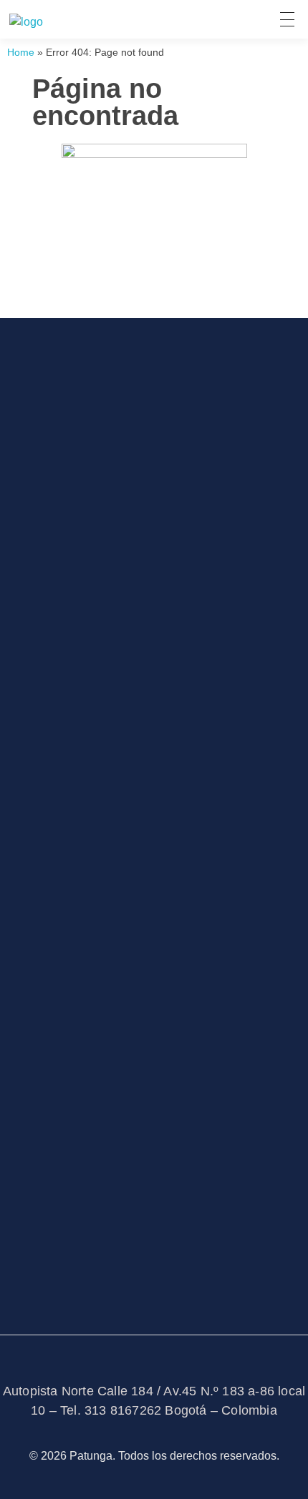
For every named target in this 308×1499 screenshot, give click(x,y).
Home (20, 52)
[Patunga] (26, 22)
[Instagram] (130, 672)
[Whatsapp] (170, 672)
